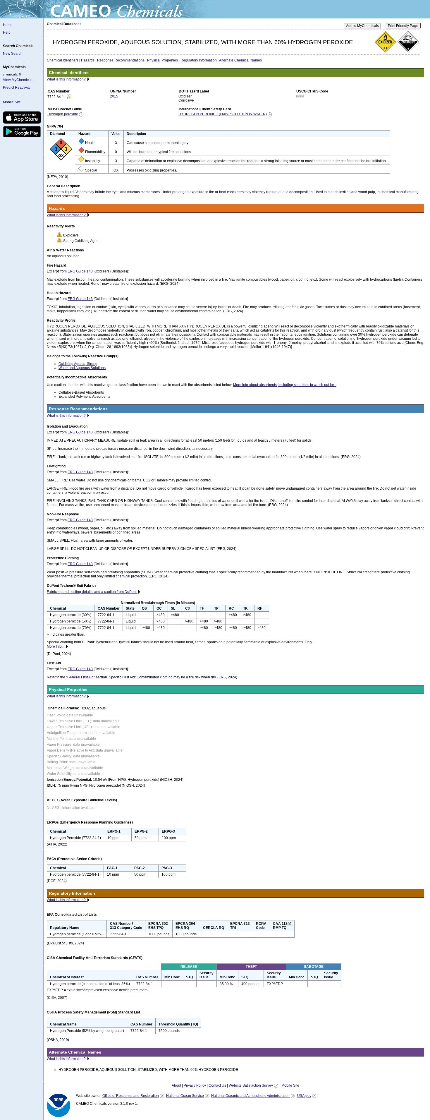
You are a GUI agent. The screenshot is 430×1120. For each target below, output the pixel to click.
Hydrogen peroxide (62, 114)
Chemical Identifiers (62, 60)
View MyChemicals (18, 80)
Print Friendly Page (403, 26)
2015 (114, 96)
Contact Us (217, 1085)
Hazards (87, 60)
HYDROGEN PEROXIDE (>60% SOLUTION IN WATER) (222, 114)
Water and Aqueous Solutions (82, 368)
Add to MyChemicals (362, 26)
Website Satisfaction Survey (251, 1085)
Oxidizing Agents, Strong (78, 364)
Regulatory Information (198, 60)
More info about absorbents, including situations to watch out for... (284, 385)
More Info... (56, 646)
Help (7, 32)
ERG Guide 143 (80, 271)
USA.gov (304, 1096)
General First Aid (80, 677)
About (176, 1085)
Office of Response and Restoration (130, 1096)
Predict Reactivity (16, 87)
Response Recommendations (121, 60)
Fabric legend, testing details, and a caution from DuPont (92, 592)
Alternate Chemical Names (240, 60)
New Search (13, 54)
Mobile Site (12, 102)
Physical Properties (162, 60)
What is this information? (67, 79)
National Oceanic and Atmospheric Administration (250, 1096)
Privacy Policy (195, 1085)
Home (8, 25)
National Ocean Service (185, 1096)
